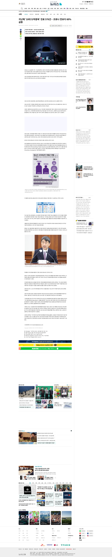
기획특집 (42, 535)
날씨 (61, 14)
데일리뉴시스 (43, 537)
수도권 (51, 8)
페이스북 (91, 533)
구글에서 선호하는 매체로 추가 (57, 25)
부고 (40, 540)
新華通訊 (69, 533)
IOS (68, 540)
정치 (29, 8)
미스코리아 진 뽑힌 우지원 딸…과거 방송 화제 (45, 435)
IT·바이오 (44, 8)
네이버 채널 (83, 530)
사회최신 (26, 14)
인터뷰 (37, 535)
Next (55, 477)
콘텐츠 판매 (36, 549)
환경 (58, 14)
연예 (64, 8)
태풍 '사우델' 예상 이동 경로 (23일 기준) (58, 405)
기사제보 (49, 549)
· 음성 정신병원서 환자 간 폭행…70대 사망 (83, 228)
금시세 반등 (21, 398)
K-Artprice (81, 3)
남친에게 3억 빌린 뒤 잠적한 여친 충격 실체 (45, 433)
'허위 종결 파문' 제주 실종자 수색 (24, 407)
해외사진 (58, 530)
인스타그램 (90, 535)
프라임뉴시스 (86, 3)
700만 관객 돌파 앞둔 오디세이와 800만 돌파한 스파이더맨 (27, 405)
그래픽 (53, 533)
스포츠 (61, 8)
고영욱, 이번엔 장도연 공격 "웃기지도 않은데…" (46, 438)
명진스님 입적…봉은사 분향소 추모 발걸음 (62, 398)
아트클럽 (37, 533)
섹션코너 (37, 537)
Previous (19, 477)
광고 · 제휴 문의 (25, 549)
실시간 (25, 8)
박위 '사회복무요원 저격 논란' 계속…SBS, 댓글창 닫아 (58, 503)
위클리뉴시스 (91, 3)
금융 (37, 8)
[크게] (71, 26)
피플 (77, 164)
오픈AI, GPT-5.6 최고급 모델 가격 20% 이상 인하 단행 (27, 496)
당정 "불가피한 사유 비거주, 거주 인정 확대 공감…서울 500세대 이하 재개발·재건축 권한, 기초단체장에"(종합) (49, 495)
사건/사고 (31, 14)
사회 (48, 8)
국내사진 (53, 530)
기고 (41, 533)
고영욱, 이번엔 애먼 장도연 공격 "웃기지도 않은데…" (49, 503)
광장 (70, 8)
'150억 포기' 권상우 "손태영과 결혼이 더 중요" (45, 443)
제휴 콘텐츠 (82, 8)
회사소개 (20, 549)
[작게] (69, 26)
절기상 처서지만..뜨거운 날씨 (24, 402)
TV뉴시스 (77, 8)
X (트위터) (83, 535)
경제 (35, 8)
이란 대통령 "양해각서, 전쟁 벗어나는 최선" (49, 479)
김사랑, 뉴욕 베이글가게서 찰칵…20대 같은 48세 (46, 440)
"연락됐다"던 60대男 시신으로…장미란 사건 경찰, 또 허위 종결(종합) (45, 487)
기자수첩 (78, 97)
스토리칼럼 (42, 530)
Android (69, 537)
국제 (32, 8)
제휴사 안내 (31, 549)
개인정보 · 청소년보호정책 (60, 549)
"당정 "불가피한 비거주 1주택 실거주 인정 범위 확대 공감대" (42, 469)
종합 (30, 483)
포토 (73, 8)
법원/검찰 (37, 14)
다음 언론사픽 (91, 530)
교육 (51, 14)
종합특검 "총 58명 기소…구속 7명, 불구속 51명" (58, 495)
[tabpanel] (63, 393)
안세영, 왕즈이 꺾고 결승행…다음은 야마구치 (27, 400)
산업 (40, 8)
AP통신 (69, 530)
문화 (58, 8)
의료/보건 (43, 14)
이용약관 (53, 549)
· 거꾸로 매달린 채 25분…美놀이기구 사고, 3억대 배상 (84, 230)
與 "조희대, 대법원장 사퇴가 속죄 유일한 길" (31, 479)
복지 (47, 14)
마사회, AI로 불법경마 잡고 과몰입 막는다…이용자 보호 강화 (27, 501)
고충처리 (45, 549)
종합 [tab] (92, 49)
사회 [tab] (89, 49)
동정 (43, 540)
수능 (65, 14)
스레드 (83, 538)
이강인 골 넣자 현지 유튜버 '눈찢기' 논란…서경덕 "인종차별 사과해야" (27, 504)
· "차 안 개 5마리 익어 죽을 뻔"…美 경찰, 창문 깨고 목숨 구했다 (84, 232)
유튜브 (83, 533)
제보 (87, 8)
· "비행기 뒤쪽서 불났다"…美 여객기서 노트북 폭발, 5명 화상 (84, 226)
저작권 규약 (41, 549)
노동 (54, 14)
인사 (36, 540)
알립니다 (74, 549)
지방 (55, 8)
